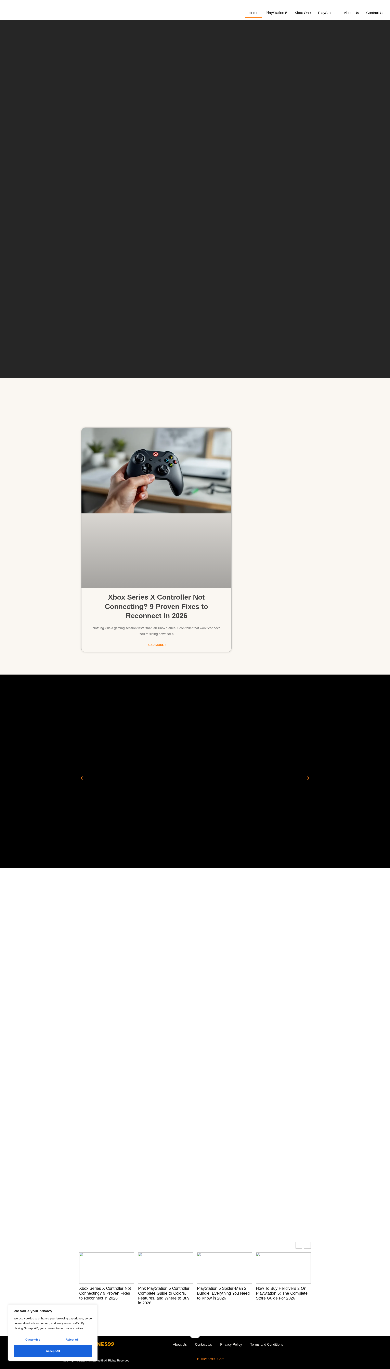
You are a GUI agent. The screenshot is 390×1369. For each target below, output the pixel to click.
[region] (53, 1332)
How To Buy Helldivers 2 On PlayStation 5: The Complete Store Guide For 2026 (282, 1293)
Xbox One (303, 13)
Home (253, 13)
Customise (32, 1339)
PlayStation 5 (276, 13)
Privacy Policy (231, 1344)
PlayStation (327, 13)
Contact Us (375, 13)
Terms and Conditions (266, 1344)
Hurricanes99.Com (210, 1359)
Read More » (156, 645)
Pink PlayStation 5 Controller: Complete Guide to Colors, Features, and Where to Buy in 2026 (164, 1295)
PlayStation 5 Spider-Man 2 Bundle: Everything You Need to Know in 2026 (223, 1293)
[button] (81, 778)
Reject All (72, 1339)
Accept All (53, 1351)
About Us (351, 13)
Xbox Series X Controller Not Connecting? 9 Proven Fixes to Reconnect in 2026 (156, 606)
